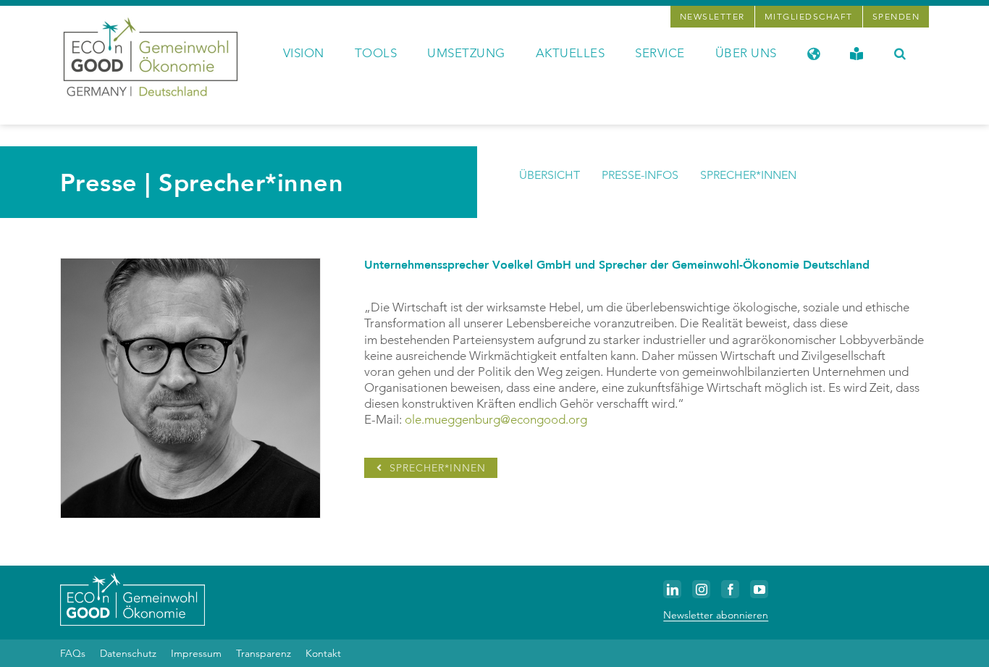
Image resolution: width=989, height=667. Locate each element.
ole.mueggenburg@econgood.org (496, 419)
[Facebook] (730, 589)
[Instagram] (701, 589)
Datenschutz (128, 653)
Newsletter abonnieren (715, 614)
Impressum (196, 653)
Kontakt (323, 653)
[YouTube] (759, 589)
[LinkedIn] (672, 589)
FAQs (72, 653)
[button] (900, 52)
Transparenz (263, 653)
